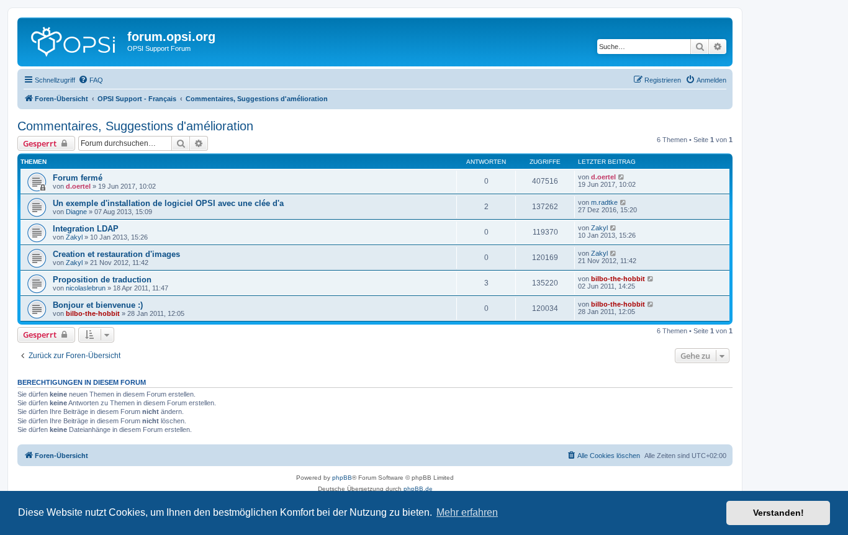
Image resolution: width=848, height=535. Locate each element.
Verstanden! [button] (778, 513)
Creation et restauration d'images (116, 254)
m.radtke (604, 202)
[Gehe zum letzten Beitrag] (622, 177)
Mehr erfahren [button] (467, 512)
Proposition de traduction (102, 279)
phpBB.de (418, 488)
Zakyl (74, 237)
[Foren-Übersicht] (73, 40)
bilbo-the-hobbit (618, 278)
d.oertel (78, 186)
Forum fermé (77, 177)
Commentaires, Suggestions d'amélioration (135, 126)
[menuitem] (90, 80)
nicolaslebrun (86, 288)
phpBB (342, 477)
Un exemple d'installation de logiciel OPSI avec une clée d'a (168, 203)
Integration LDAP (86, 228)
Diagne (76, 211)
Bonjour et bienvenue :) (98, 305)
